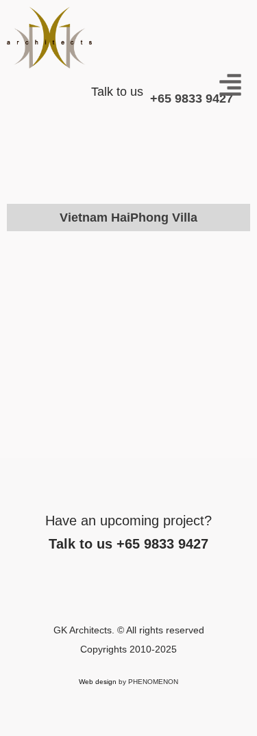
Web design (98, 681)
